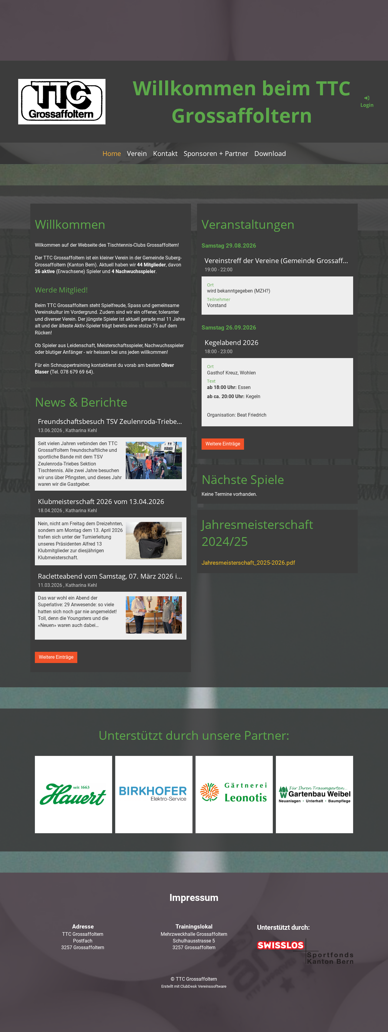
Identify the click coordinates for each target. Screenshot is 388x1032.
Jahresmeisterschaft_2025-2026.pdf (248, 562)
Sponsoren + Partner (216, 153)
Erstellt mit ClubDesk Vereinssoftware (193, 986)
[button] (277, 283)
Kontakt (165, 153)
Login (367, 105)
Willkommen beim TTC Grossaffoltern (242, 101)
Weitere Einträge (56, 657)
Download (270, 153)
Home (111, 153)
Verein (137, 153)
